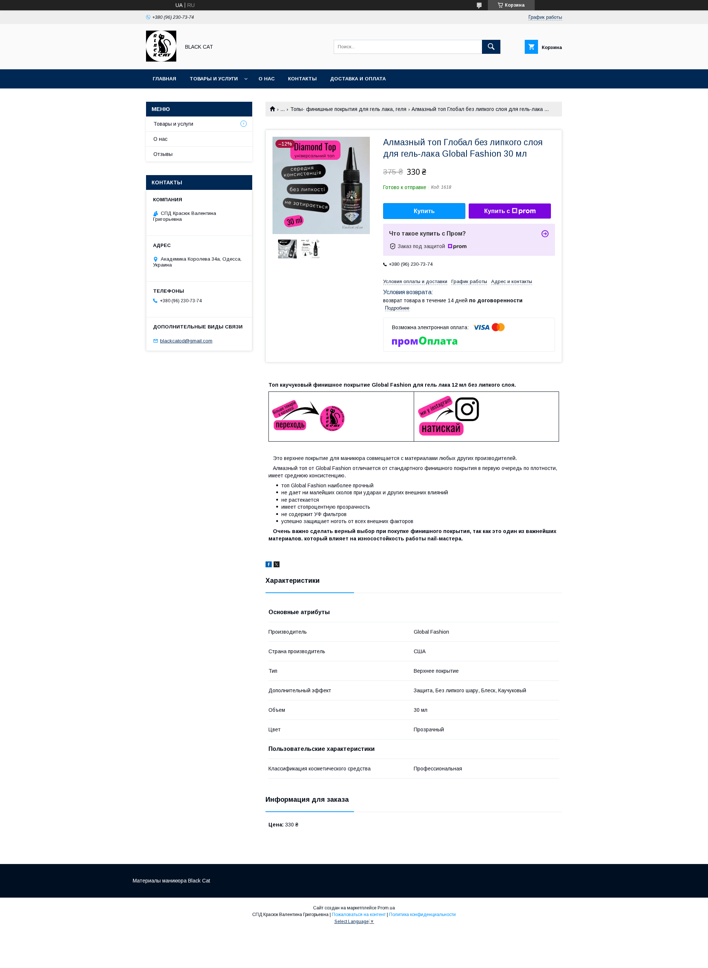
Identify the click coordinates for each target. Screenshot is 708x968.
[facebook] (269, 565)
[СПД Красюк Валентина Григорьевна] (161, 60)
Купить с (497, 211)
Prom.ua (386, 907)
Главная (164, 78)
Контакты (302, 78)
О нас (266, 78)
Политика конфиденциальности (422, 914)
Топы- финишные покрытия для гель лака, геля (348, 109)
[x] (277, 565)
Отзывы (163, 154)
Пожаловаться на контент (359, 914)
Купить (424, 211)
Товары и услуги (214, 78)
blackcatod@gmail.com (186, 341)
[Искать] (491, 47)
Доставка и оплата (358, 78)
